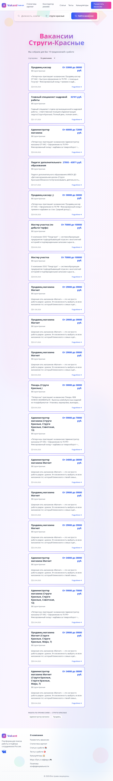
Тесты (70, 5)
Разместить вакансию (99, 5)
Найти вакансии (86, 16)
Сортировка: (33, 58)
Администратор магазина (39, 717)
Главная (20, 5)
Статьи (63, 5)
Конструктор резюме (48, 5)
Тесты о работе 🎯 (38, 752)
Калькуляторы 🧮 (37, 755)
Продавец (57, 717)
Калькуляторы (82, 5)
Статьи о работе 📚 (38, 748)
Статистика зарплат (31, 5)
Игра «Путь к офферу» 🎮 (41, 759)
